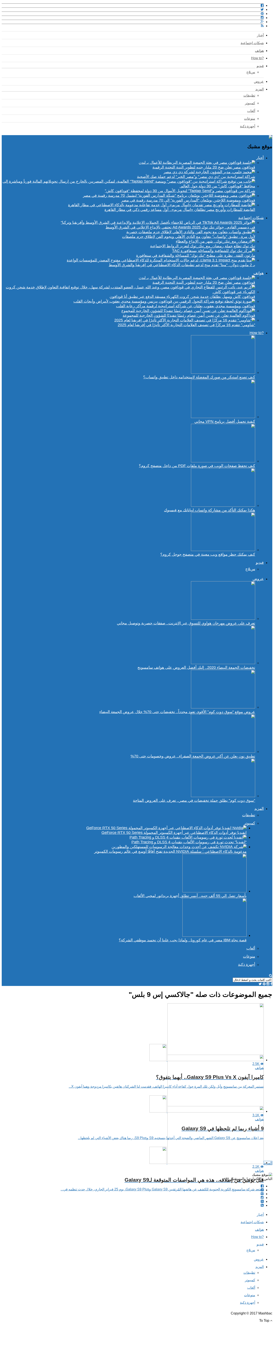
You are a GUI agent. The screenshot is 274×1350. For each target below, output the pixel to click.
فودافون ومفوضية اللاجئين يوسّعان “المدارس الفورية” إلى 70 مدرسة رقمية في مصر (188, 200)
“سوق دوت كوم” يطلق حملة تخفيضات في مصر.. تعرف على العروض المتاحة (194, 800)
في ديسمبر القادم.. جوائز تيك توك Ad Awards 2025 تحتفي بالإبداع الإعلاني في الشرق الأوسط (180, 227)
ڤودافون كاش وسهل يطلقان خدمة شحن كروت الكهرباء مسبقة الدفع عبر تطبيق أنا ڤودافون (182, 296)
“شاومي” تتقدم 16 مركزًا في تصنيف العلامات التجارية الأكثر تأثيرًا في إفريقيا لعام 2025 (186, 325)
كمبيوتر (250, 103)
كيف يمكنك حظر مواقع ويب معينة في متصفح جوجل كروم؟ (207, 554)
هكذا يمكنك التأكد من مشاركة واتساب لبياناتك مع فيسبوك (209, 510)
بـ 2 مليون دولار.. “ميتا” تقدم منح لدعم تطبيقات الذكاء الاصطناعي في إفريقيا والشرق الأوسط (182, 265)
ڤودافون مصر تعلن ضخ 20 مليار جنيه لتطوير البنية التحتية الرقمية (203, 167)
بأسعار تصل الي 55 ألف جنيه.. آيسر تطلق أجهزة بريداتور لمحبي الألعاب (190, 896)
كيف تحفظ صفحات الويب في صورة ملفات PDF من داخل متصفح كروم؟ (197, 466)
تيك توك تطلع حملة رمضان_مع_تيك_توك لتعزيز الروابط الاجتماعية (202, 246)
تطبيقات (249, 95)
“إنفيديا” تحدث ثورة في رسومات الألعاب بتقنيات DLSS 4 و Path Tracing (189, 842)
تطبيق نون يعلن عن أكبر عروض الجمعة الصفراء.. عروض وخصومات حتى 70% (193, 756)
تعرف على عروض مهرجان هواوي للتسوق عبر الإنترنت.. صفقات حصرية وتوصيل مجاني (186, 623)
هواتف (259, 50)
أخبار (260, 35)
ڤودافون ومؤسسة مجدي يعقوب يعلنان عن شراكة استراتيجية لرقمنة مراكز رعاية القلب (185, 306)
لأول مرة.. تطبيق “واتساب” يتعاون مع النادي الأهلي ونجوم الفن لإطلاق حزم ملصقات (188, 236)
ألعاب (251, 111)
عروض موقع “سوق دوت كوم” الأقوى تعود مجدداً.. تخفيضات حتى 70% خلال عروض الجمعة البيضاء (177, 712)
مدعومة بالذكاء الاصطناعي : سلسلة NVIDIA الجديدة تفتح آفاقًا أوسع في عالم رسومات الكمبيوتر (170, 851)
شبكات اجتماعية (252, 43)
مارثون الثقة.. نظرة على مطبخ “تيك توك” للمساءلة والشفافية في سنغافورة (195, 255)
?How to (257, 58)
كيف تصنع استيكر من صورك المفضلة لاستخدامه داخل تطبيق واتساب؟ (199, 377)
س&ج (250, 72)
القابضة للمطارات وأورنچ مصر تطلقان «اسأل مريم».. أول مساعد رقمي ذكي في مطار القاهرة (179, 210)
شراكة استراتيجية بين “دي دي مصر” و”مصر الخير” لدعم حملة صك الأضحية (196, 177)
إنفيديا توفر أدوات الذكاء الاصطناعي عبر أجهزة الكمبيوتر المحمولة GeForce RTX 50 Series (174, 832)
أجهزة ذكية (247, 126)
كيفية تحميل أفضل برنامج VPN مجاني (224, 421)
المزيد (259, 89)
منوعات (249, 118)
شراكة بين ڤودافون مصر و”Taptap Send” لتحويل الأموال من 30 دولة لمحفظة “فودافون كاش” (180, 191)
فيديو (260, 66)
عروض (259, 81)
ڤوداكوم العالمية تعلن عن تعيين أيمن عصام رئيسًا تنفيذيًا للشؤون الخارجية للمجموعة (189, 315)
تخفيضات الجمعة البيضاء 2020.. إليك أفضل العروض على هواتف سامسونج (196, 667)
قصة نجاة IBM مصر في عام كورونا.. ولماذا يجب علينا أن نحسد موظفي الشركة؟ (183, 940)
